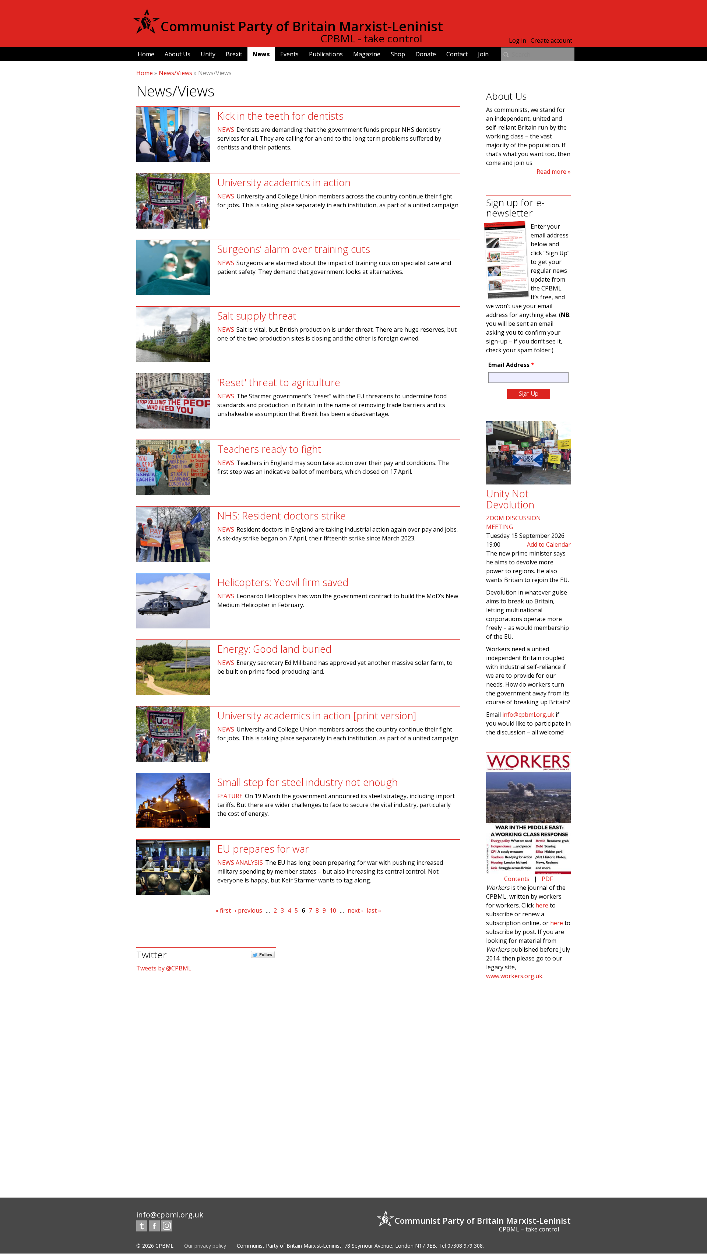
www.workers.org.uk (514, 976)
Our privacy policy (205, 1245)
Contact (457, 54)
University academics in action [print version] (316, 715)
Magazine (366, 54)
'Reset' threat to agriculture (278, 382)
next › (355, 910)
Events (289, 54)
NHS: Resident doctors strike (281, 515)
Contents (517, 879)
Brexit (234, 54)
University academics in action (284, 182)
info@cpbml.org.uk (528, 715)
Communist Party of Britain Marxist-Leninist (302, 26)
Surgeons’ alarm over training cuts (293, 249)
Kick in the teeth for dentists (280, 116)
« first (223, 910)
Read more (551, 172)
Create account (551, 40)
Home (146, 54)
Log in (517, 40)
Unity (208, 54)
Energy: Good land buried (274, 649)
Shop (398, 54)
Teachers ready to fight (269, 449)
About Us (177, 54)
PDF (547, 879)
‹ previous (248, 910)
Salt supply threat (256, 315)
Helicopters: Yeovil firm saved (282, 582)
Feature (230, 796)
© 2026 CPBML (154, 1245)
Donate (425, 54)
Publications (326, 54)
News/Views (175, 73)
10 (333, 910)
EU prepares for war (263, 849)
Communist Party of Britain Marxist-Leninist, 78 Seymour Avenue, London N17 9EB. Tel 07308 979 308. (360, 1245)
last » (374, 910)
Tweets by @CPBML (163, 968)
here (541, 905)
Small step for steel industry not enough (307, 782)
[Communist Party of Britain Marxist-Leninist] (147, 31)
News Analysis (240, 863)
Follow (265, 954)
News (261, 54)
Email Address (511, 365)
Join (483, 54)
